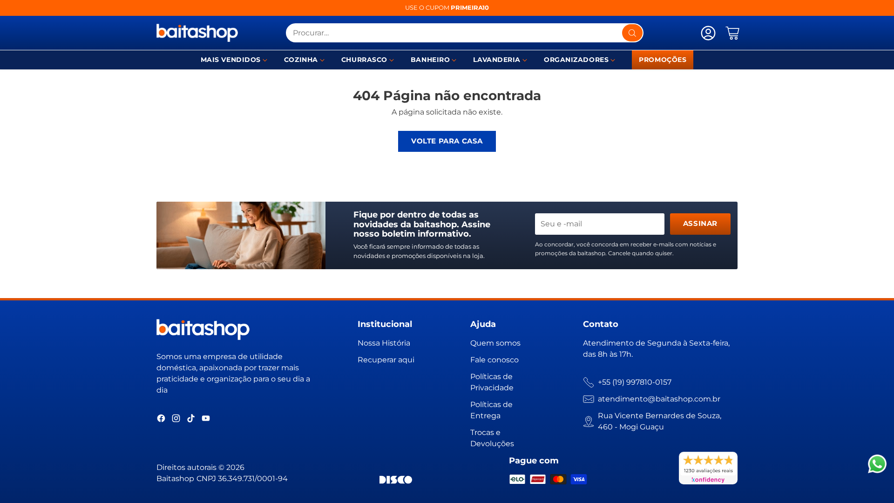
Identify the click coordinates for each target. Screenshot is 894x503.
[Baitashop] (197, 33)
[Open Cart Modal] (732, 33)
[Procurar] (632, 32)
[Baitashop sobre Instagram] (176, 420)
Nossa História (384, 343)
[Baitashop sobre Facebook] (161, 420)
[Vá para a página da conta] (708, 33)
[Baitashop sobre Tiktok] (190, 420)
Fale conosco (494, 359)
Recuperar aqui (386, 359)
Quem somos (495, 343)
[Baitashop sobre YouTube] (205, 420)
